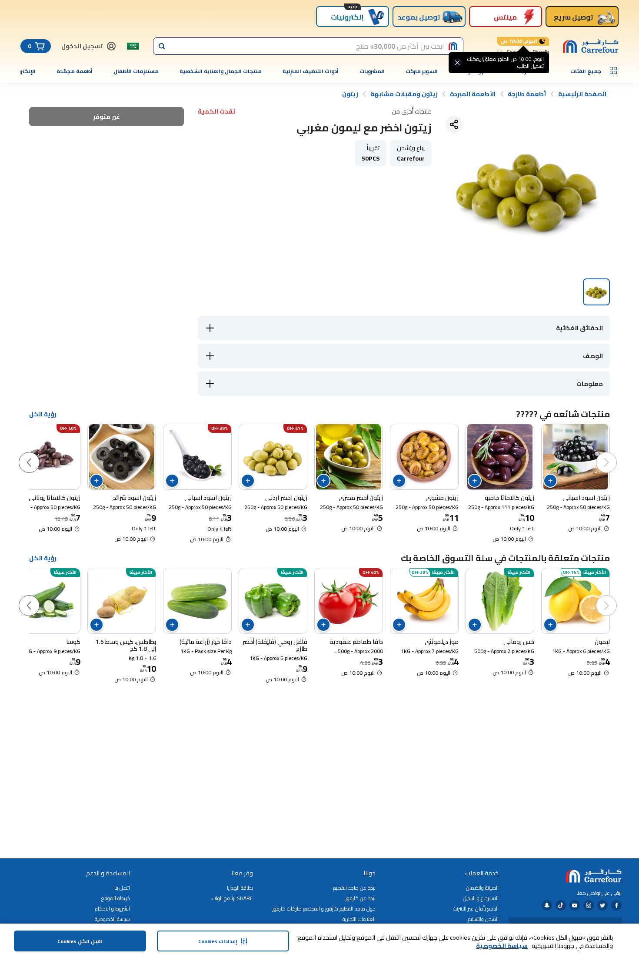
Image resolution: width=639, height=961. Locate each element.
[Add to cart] (550, 481)
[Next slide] (38, 453)
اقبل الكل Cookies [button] (79, 941)
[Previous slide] (615, 453)
